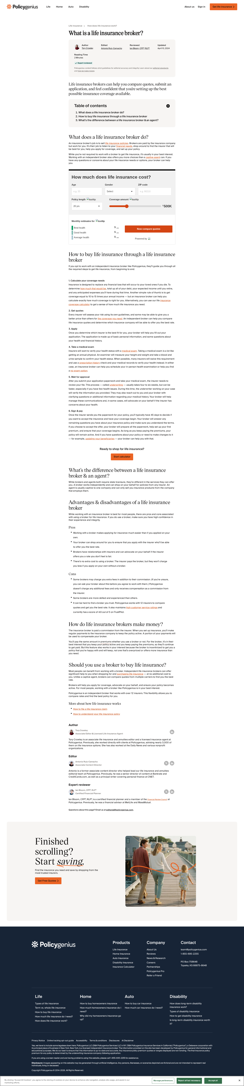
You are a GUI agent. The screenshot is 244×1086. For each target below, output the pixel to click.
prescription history (89, 363)
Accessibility (81, 1041)
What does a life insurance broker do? (101, 112)
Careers (151, 963)
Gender (109, 185)
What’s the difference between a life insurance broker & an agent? (118, 120)
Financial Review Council (157, 799)
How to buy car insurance (138, 1004)
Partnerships (153, 967)
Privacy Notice (38, 1041)
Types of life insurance (47, 1004)
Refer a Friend (154, 976)
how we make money (86, 71)
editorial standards (160, 68)
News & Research (156, 958)
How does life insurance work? (102, 26)
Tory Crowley (87, 48)
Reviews (151, 954)
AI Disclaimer (128, 1041)
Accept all (213, 1080)
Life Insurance (120, 950)
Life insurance (75, 26)
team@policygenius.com (194, 950)
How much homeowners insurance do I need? (100, 1009)
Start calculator (122, 457)
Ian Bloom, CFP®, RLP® (140, 48)
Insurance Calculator (123, 967)
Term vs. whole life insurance (50, 1008)
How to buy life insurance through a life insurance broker (113, 116)
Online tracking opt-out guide (60, 1041)
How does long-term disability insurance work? (186, 1005)
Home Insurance (121, 954)
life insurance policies (116, 143)
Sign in (201, 6)
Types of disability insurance (185, 1011)
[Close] (239, 1080)
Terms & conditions (98, 1041)
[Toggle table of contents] (168, 106)
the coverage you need (110, 319)
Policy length (79, 199)
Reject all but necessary (189, 1080)
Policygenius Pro (155, 971)
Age (74, 185)
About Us (151, 950)
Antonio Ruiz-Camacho (111, 48)
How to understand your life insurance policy (96, 714)
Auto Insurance (120, 958)
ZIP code (143, 185)
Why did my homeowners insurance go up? (100, 1017)
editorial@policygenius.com (119, 810)
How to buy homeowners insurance (98, 1004)
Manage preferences (163, 1080)
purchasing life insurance (130, 674)
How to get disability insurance (186, 1016)
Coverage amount (118, 199)
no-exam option (78, 371)
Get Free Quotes (47, 881)
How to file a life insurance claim (90, 709)
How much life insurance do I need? (54, 1017)
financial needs (124, 146)
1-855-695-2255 (190, 954)
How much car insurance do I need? (144, 1008)
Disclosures (114, 1041)
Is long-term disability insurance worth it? (190, 1022)
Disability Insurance (123, 963)
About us (189, 6)
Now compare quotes (148, 229)
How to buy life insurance (48, 1012)
